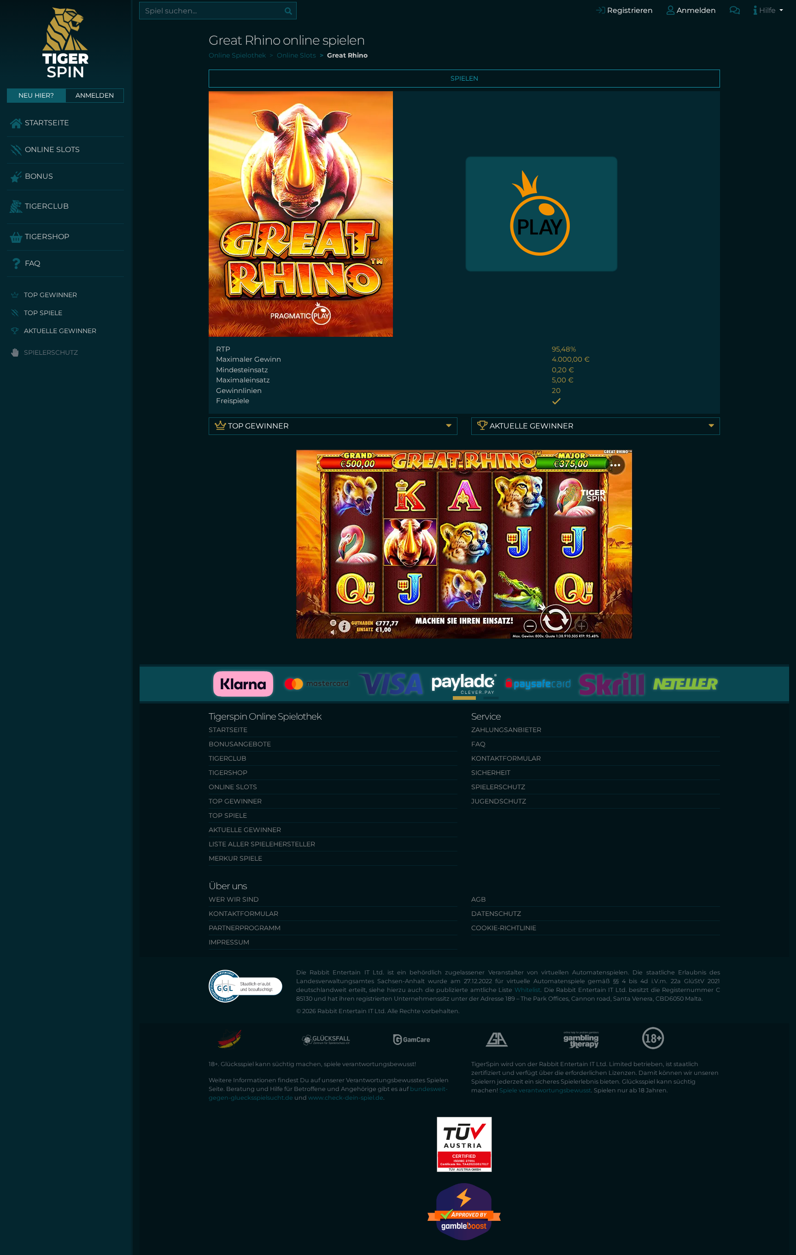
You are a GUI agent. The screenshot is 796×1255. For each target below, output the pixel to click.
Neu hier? (36, 95)
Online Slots (51, 149)
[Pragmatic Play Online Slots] (541, 213)
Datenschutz (496, 913)
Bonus (38, 176)
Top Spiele (42, 313)
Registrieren (629, 10)
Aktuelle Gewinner (59, 331)
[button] (464, 698)
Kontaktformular (506, 758)
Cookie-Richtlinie (503, 928)
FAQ (31, 263)
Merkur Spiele (235, 858)
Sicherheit (490, 772)
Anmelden (695, 10)
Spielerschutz (50, 352)
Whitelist (527, 989)
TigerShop (46, 236)
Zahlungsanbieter (506, 730)
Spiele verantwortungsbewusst (545, 1090)
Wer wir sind (234, 899)
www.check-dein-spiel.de (345, 1097)
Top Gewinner (49, 295)
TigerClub (46, 206)
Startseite (46, 122)
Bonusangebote (240, 744)
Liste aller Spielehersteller (262, 844)
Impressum (229, 942)
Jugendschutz (498, 801)
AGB (478, 899)
